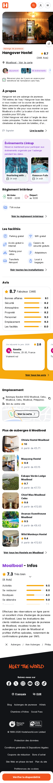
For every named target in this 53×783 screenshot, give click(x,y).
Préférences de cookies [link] (26, 769)
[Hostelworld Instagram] (23, 683)
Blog (9, 704)
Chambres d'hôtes (19, 711)
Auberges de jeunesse (25, 704)
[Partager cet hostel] (49, 44)
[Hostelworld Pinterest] (37, 683)
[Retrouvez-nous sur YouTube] (30, 683)
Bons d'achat (38, 754)
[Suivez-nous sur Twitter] (16, 683)
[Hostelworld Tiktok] (44, 683)
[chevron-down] (30, 576)
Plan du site (41, 761)
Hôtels (42, 704)
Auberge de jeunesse (13, 48)
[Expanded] (6, 644)
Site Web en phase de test (19, 761)
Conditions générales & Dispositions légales (26, 747)
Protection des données (26, 740)
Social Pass (37, 711)
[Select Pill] (34, 5)
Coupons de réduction (19, 754)
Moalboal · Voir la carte (19, 62)
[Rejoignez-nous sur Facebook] (8, 683)
